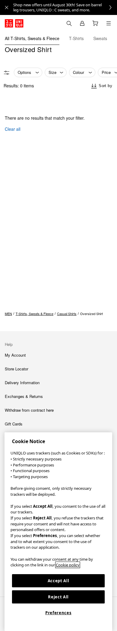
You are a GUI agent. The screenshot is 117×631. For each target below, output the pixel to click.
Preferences (58, 612)
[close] (6, 7)
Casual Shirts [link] (66, 313)
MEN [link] (8, 313)
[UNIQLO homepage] (14, 23)
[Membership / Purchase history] (82, 23)
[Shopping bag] (95, 23)
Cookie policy (68, 565)
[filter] (6, 72)
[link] (65, 7)
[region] (58, 531)
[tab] (32, 38)
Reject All (58, 597)
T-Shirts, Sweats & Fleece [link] (34, 313)
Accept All (58, 580)
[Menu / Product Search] (108, 23)
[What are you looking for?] (69, 23)
